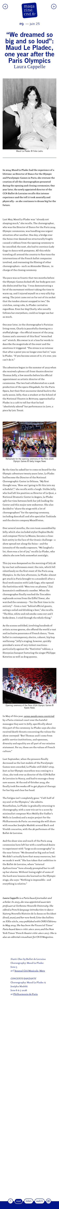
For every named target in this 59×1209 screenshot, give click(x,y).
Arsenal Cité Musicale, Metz (30, 970)
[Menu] (48, 1201)
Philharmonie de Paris (25, 994)
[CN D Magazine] (29, 10)
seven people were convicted (39, 716)
